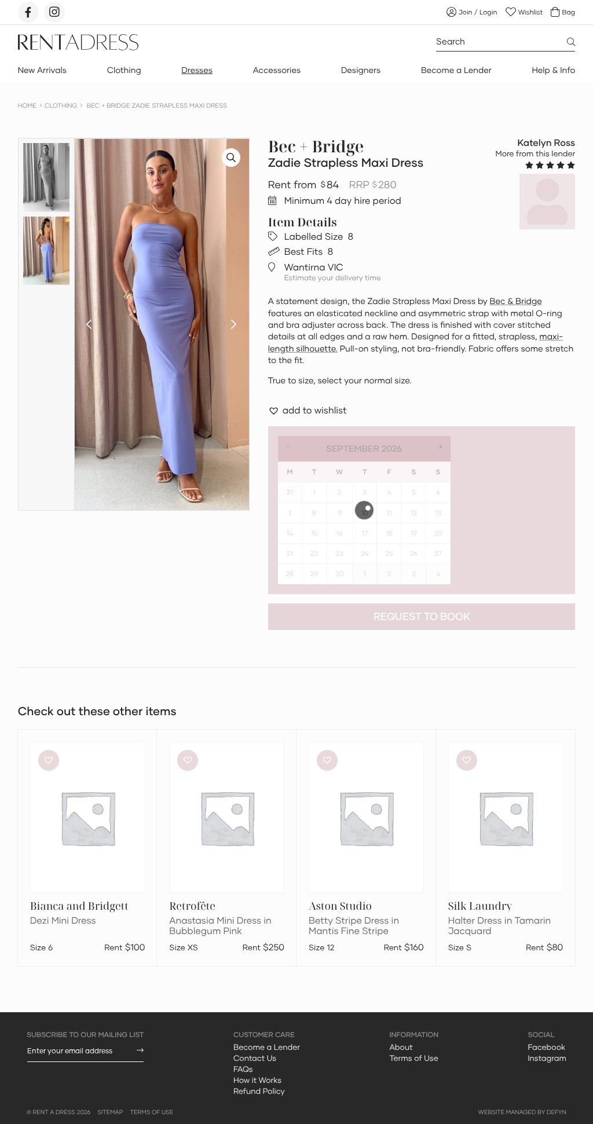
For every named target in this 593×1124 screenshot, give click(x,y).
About (400, 1047)
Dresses (197, 70)
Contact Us (254, 1058)
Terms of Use (413, 1058)
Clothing (124, 70)
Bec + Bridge (316, 147)
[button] (89, 324)
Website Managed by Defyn (522, 1112)
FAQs (243, 1069)
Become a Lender (456, 70)
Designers (360, 70)
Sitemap (110, 1112)
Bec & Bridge (516, 301)
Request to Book (422, 616)
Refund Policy (259, 1091)
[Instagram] (54, 12)
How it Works (257, 1080)
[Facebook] (28, 12)
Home (27, 105)
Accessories (277, 70)
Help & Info (553, 70)
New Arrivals (42, 70)
